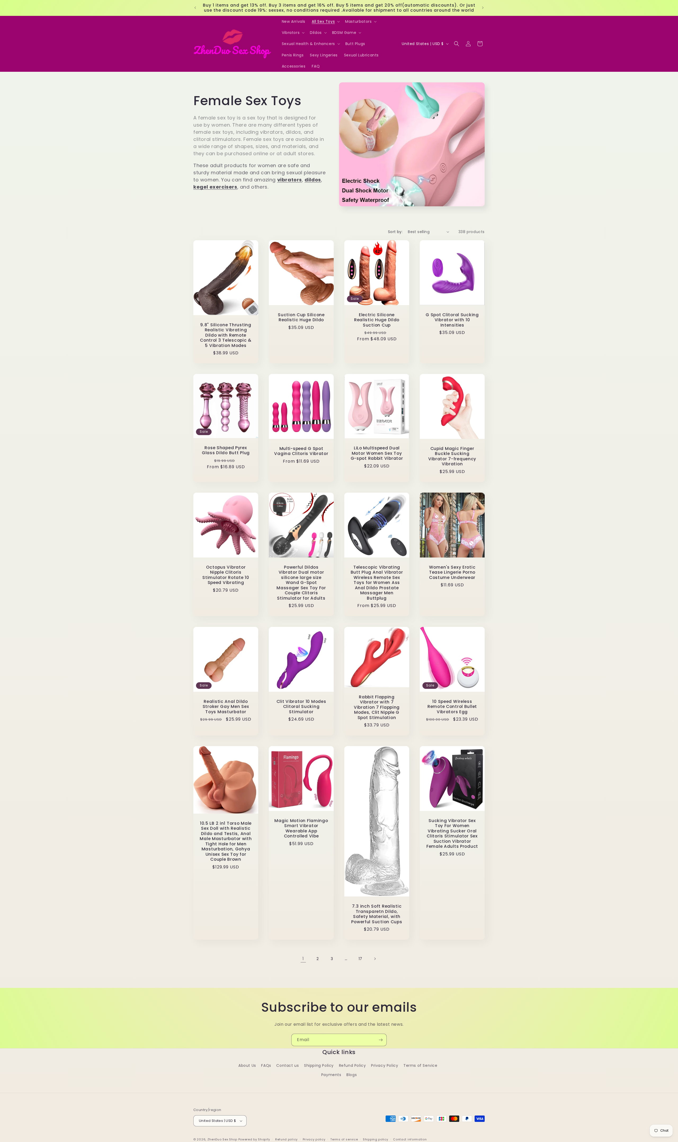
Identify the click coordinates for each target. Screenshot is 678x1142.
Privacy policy (314, 1139)
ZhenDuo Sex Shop (222, 1139)
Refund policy (286, 1139)
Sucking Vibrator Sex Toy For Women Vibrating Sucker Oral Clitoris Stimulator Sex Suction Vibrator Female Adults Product (452, 833)
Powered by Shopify (254, 1139)
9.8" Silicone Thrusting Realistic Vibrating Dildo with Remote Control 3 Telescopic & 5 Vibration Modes (226, 335)
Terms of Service (420, 1065)
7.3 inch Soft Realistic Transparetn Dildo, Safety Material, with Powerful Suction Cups (376, 914)
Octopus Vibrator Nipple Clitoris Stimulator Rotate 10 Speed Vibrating (225, 575)
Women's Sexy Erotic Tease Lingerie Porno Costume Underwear (452, 572)
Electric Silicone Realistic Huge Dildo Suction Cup (376, 320)
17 (360, 958)
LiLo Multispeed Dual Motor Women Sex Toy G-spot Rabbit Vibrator (377, 453)
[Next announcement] (483, 8)
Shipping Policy (319, 1065)
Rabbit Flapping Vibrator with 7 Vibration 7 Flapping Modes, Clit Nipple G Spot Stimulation (377, 707)
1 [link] (303, 959)
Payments (331, 1074)
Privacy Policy (384, 1065)
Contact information (410, 1139)
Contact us (287, 1065)
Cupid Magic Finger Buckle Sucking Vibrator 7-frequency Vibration (452, 456)
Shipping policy (375, 1139)
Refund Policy (352, 1065)
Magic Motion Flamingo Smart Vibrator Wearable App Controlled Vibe (301, 828)
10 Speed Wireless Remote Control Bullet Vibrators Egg (452, 706)
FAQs (266, 1065)
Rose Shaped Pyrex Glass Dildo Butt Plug (226, 450)
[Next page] (375, 959)
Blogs (351, 1074)
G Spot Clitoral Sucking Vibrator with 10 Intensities (452, 320)
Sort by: (395, 231)
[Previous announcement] (195, 8)
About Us (247, 1065)
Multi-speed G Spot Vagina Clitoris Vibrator (301, 451)
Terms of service (344, 1139)
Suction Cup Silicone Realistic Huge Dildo (301, 317)
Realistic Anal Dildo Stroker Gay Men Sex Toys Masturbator (226, 706)
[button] (325, 21)
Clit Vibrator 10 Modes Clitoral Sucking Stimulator (301, 706)
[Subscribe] (380, 1040)
